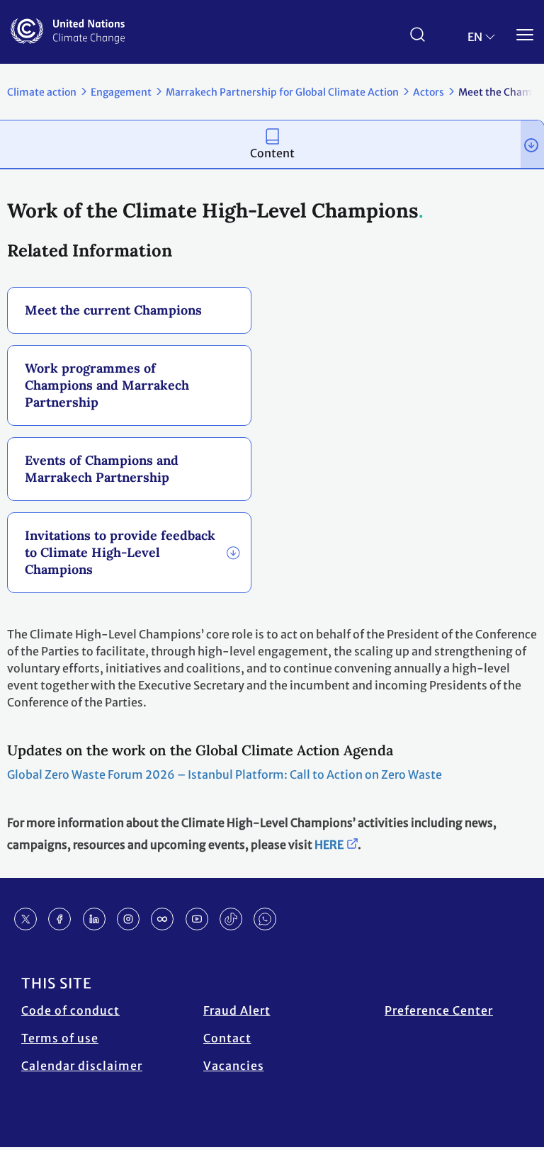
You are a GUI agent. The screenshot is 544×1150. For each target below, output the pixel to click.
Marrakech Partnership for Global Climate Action (282, 92)
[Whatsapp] (265, 919)
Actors (428, 92)
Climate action (41, 92)
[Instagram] (128, 919)
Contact (227, 1038)
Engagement (121, 92)
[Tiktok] (231, 919)
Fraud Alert (237, 1010)
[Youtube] (197, 919)
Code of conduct (70, 1010)
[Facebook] (59, 919)
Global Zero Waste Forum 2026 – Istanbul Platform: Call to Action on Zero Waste (224, 774)
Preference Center (439, 1010)
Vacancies (233, 1066)
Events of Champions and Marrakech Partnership (101, 468)
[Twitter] (25, 919)
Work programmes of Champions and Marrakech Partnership (107, 385)
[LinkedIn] (94, 919)
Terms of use (59, 1038)
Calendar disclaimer (81, 1066)
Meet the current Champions (113, 310)
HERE (329, 845)
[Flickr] (162, 919)
